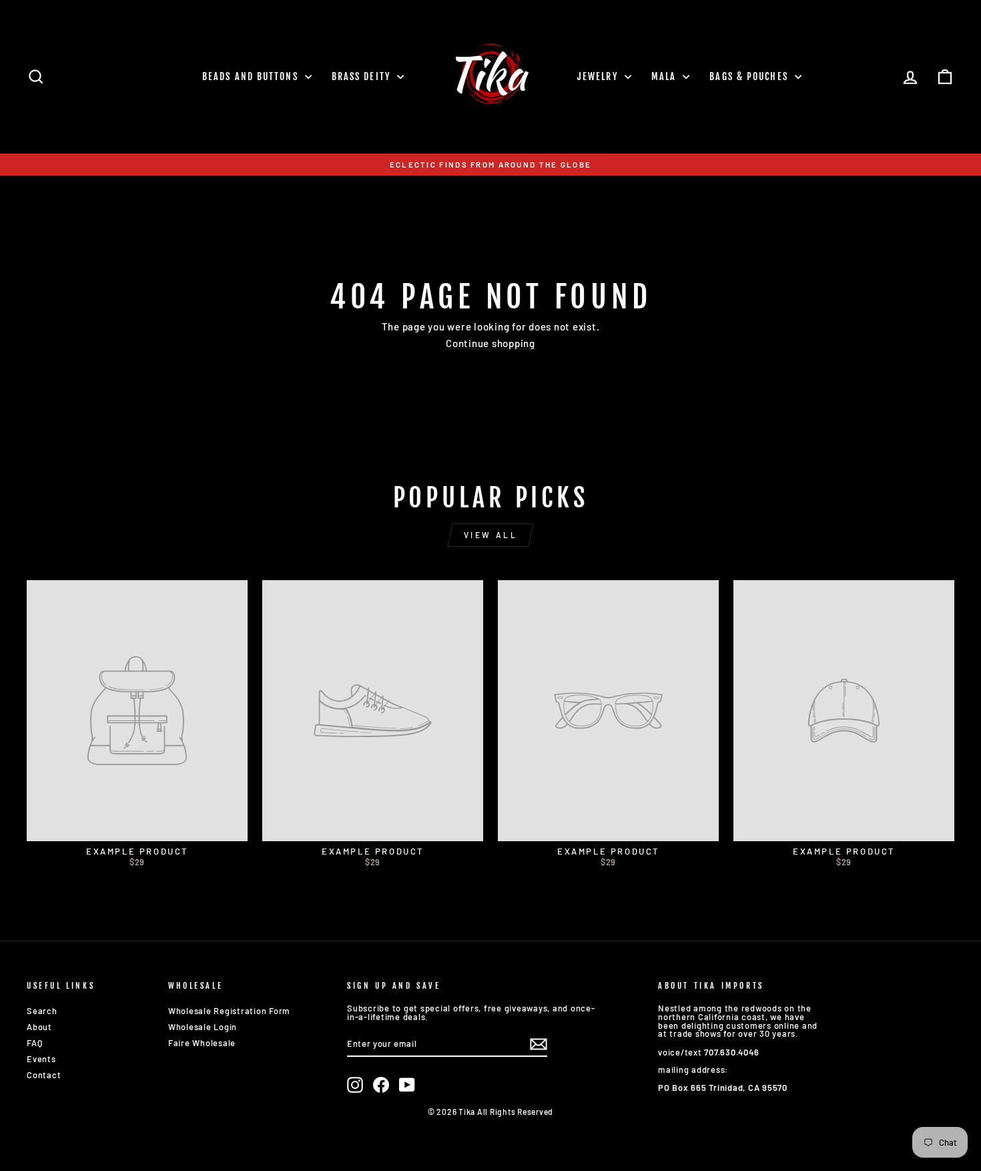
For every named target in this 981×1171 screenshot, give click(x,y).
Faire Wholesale (202, 1042)
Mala (665, 76)
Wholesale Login (202, 1026)
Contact (44, 1075)
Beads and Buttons (252, 76)
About (39, 1026)
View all (491, 534)
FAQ (34, 1042)
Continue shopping (490, 343)
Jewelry (599, 76)
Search (42, 1010)
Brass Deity (363, 76)
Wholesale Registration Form (229, 1010)
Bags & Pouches (750, 76)
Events (41, 1058)
